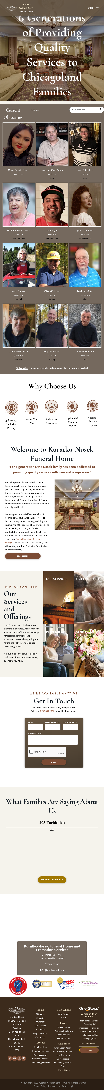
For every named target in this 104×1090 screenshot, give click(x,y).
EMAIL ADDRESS (52, 722)
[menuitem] (40, 1015)
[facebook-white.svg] (10, 1060)
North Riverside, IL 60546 (52, 958)
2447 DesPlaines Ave (52, 955)
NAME (30, 722)
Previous (57, 505)
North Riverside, (24, 539)
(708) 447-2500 (26, 12)
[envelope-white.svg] (14, 1060)
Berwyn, (9, 543)
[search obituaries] (101, 110)
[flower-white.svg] (23, 1060)
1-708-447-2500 (47, 711)
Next (96, 505)
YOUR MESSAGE (35, 733)
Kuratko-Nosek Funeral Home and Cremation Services (52, 948)
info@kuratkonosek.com (52, 970)
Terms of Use (54, 1086)
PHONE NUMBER (70, 722)
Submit (89, 1050)
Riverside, (37, 539)
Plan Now (64, 1070)
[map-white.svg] (19, 1060)
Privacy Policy (40, 1086)
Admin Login (68, 1086)
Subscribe (22, 368)
